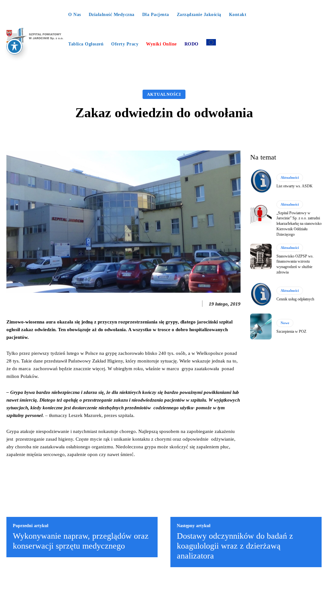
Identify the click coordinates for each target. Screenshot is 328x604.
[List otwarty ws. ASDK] (261, 181)
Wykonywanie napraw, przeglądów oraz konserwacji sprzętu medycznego (81, 541)
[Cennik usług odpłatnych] (261, 294)
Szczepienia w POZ (291, 331)
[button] (164, 64)
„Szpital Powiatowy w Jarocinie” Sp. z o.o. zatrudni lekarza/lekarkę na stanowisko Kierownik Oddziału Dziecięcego (299, 224)
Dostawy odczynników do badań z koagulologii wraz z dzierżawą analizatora (235, 545)
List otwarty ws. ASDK (294, 186)
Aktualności (164, 94)
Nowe (285, 323)
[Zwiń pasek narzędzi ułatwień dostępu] (14, 46)
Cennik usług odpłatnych (295, 299)
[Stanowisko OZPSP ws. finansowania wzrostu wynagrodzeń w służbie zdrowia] (261, 256)
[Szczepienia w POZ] (261, 326)
